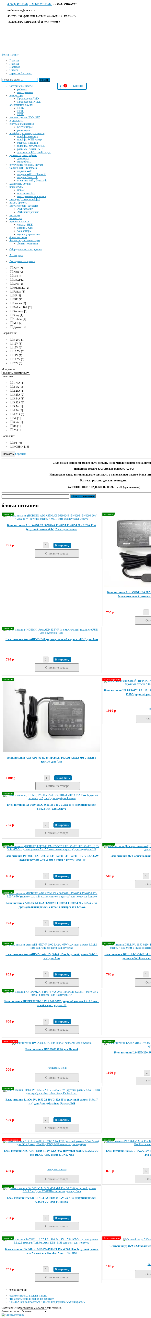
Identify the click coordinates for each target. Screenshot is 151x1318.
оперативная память (21, 104)
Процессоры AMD (28, 98)
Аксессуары (16, 255)
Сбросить (20, 453)
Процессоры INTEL (29, 101)
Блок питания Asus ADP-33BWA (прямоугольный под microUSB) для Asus (52, 639)
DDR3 (20, 111)
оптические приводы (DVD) (26, 164)
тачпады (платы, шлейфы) (24, 199)
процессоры (16, 95)
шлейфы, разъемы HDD (31, 145)
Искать (44, 79)
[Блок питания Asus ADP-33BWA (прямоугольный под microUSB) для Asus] (51, 632)
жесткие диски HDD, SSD (24, 117)
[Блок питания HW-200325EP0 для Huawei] (51, 1042)
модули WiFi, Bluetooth (23, 167)
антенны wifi (25, 227)
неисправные (25, 92)
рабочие (22, 89)
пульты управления (28, 234)
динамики (23, 158)
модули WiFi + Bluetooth (31, 174)
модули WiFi (24, 171)
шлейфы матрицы (27, 136)
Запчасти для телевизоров (24, 240)
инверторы (15, 218)
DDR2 (20, 108)
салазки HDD (25, 224)
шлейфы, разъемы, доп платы (26, 133)
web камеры (24, 230)
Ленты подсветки (27, 243)
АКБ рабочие (25, 208)
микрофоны (24, 161)
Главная (14, 60)
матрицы (14, 215)
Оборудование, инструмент (25, 249)
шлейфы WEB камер (29, 139)
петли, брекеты (18, 202)
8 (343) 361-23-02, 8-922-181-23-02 (29, 4)
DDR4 (20, 114)
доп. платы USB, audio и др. (34, 152)
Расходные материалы (22, 261)
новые (21, 190)
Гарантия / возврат (20, 73)
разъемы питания (27, 142)
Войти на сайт (10, 54)
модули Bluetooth (27, 177)
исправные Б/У (26, 193)
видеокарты (16, 120)
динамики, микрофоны (23, 155)
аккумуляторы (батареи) (23, 205)
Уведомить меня (56, 1067)
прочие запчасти (19, 221)
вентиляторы (24, 126)
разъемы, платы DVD (29, 149)
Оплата (13, 70)
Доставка (14, 66)
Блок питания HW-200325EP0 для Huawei (51, 1049)
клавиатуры (16, 186)
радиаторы (23, 130)
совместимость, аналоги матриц (28, 1295)
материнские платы (20, 86)
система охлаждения (21, 123)
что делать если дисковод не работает (31, 1298)
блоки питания (18, 237)
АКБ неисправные (28, 212)
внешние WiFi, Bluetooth (32, 180)
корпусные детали (20, 183)
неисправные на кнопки (31, 196)
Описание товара (56, 553)
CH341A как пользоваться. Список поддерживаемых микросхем (47, 1301)
